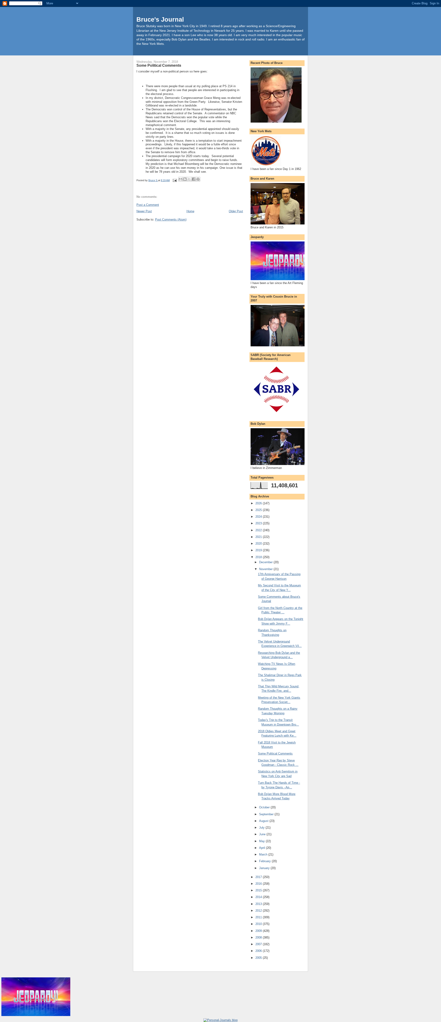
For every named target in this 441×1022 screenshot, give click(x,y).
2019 (259, 550)
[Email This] (180, 179)
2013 (259, 904)
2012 (259, 910)
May (262, 841)
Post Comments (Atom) (171, 219)
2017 (259, 877)
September (266, 814)
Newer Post (144, 211)
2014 (259, 897)
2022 (259, 530)
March (263, 854)
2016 (259, 883)
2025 (259, 510)
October (265, 807)
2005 (259, 957)
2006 (259, 951)
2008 (259, 937)
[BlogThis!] (185, 179)
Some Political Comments (275, 753)
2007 (259, 944)
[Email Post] (174, 180)
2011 (259, 917)
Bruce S (153, 180)
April (262, 848)
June (262, 834)
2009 (259, 931)
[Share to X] (189, 179)
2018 (259, 557)
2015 (259, 890)
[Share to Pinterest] (198, 179)
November (266, 569)
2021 (259, 537)
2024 (259, 516)
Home (190, 211)
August (264, 821)
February (265, 861)
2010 (259, 924)
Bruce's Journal (160, 19)
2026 (259, 503)
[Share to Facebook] (193, 179)
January (265, 868)
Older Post (236, 211)
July (262, 827)
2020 (259, 543)
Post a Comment (147, 205)
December (266, 562)
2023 (259, 523)
